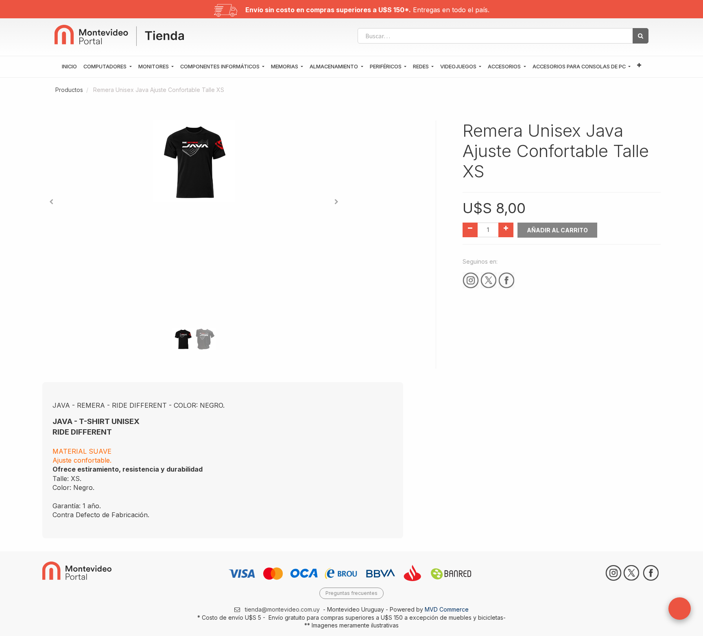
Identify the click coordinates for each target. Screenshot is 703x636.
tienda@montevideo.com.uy (282, 609)
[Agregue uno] (505, 230)
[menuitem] (69, 66)
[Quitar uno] (470, 230)
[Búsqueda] (640, 36)
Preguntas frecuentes (351, 593)
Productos (69, 89)
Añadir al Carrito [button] (557, 230)
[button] (639, 65)
